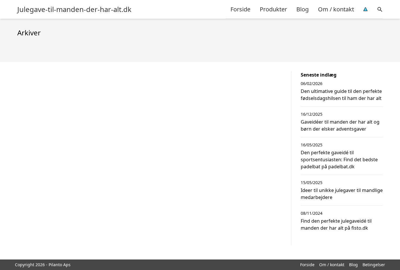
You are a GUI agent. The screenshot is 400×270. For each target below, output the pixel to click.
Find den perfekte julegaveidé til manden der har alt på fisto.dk (336, 224)
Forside (240, 9)
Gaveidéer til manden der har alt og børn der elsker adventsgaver (340, 125)
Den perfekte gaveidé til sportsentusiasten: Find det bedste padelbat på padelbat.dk (339, 159)
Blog (302, 9)
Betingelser (374, 264)
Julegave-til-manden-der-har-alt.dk (74, 9)
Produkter (273, 9)
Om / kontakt (336, 9)
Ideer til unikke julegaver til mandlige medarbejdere (342, 193)
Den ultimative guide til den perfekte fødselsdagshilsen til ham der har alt (341, 94)
